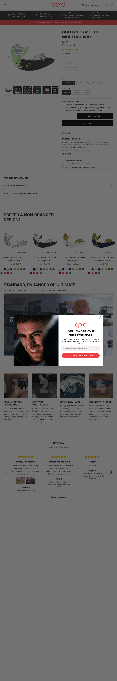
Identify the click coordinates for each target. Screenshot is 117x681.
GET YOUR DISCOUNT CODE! (80, 355)
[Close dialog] (100, 317)
